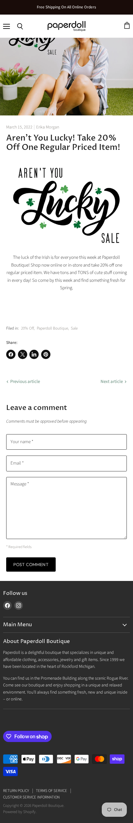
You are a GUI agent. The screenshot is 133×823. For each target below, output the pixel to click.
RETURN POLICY (16, 791)
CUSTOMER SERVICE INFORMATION (31, 797)
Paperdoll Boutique (52, 328)
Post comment (31, 564)
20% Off (27, 328)
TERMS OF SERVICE (51, 791)
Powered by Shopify (19, 812)
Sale (74, 328)
